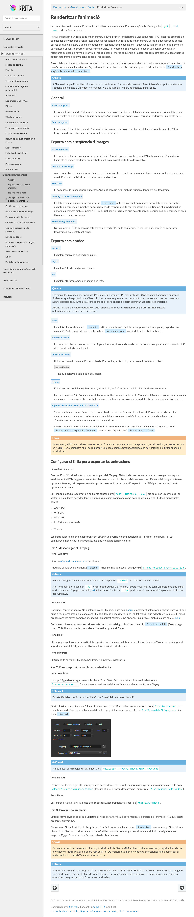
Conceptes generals (13, 46)
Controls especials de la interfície (17, 229)
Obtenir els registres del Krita (20, 222)
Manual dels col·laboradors (16, 288)
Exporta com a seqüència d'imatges (19, 186)
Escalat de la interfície (16, 133)
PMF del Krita (10, 280)
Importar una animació (16, 122)
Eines (8, 256)
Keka (178, 617)
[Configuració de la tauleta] (55, 888)
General (11, 180)
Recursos (7, 296)
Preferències (11, 169)
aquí (130, 609)
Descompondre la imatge (17, 217)
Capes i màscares (13, 147)
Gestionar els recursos (16, 206)
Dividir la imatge (13, 117)
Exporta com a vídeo (17, 192)
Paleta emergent (13, 164)
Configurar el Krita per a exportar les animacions (18, 199)
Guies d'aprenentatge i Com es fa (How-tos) (19, 270)
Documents (59, 7)
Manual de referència (14, 53)
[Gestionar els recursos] (182, 888)
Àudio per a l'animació (16, 59)
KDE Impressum (129, 910)
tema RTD (99, 906)
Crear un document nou (17, 80)
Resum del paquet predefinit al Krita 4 (20, 140)
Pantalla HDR (12, 111)
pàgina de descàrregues (73, 561)
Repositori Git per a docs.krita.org (99, 910)
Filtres (8, 106)
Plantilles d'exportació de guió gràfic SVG (20, 244)
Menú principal (12, 158)
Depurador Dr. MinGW (16, 100)
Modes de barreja (14, 64)
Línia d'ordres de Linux (16, 153)
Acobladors (11, 95)
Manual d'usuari (11, 38)
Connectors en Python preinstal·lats (16, 88)
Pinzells (9, 70)
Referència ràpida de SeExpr (19, 211)
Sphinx (73, 906)
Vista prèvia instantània (17, 127)
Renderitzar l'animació (16, 174)
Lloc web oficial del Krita (64, 910)
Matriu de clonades (15, 75)
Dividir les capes (13, 236)
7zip (94, 590)
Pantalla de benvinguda (17, 262)
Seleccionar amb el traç (17, 251)
